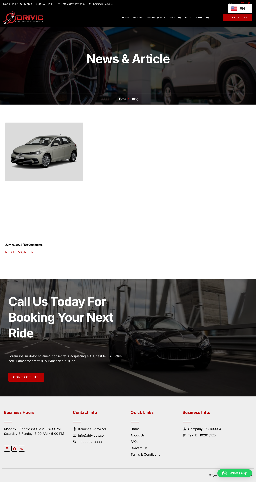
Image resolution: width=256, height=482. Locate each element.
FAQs (188, 17)
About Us (175, 17)
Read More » (19, 252)
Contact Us (202, 17)
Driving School (156, 17)
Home (125, 17)
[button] (234, 473)
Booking (138, 17)
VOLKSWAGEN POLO (25, 238)
